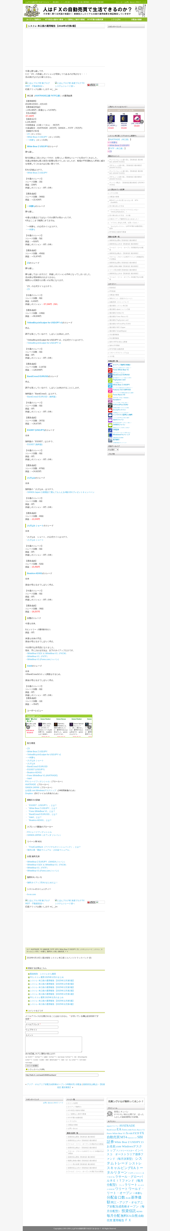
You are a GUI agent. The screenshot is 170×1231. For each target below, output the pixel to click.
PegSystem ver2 (132, 1137)
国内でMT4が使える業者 (118, 342)
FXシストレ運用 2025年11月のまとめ (46, 997)
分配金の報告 (114, 295)
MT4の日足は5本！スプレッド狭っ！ (122, 421)
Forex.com (127, 1129)
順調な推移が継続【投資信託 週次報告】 (124, 266)
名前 (27, 1019)
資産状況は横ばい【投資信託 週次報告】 (124, 253)
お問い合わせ (130, 2)
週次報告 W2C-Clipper (117, 327)
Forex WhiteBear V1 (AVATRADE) (42, 775)
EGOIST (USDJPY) (36, 430)
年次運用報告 (114, 338)
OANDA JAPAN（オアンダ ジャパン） (44, 835)
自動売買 (61, 951)
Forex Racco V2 (138, 1130)
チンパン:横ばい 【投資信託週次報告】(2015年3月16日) (126, 184)
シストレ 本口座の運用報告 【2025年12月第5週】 (52, 981)
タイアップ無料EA (33, 19)
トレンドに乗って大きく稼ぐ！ (121, 401)
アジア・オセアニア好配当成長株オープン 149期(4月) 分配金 (54, 1084)
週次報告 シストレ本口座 (61, 2)
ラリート (131, 1184)
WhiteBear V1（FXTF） (38, 656)
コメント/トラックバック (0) (78, 958)
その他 (111, 356)
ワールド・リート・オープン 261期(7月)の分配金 (126, 278)
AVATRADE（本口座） (119, 139)
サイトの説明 (73, 1103)
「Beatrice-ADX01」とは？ (39, 820)
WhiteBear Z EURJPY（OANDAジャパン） (46, 862)
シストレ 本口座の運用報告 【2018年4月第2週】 (52, 26)
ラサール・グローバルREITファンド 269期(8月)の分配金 (126, 258)
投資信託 (112, 288)
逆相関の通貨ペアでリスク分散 (121, 406)
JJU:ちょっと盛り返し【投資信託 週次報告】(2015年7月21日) (125, 178)
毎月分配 (113, 1216)
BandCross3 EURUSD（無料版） (42, 397)
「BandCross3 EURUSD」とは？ (42, 814)
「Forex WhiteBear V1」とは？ (41, 811)
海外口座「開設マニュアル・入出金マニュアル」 (49, 850)
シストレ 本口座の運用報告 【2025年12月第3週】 (52, 987)
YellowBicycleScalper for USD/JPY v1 (44, 323)
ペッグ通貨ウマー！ (119, 381)
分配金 (112, 1197)
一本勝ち (31, 140)
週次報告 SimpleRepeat (117, 331)
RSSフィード (141, 2)
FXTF (52, 949)
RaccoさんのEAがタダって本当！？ (122, 366)
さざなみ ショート (35, 526)
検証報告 (139, 1211)
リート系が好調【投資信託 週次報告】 (123, 270)
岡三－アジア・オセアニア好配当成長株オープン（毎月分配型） (125, 1207)
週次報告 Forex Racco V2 (118, 316)
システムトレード (86, 949)
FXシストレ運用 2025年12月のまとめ (47, 977)
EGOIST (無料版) (34, 444)
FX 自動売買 (44, 949)
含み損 (128, 1198)
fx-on (129, 1133)
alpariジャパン (113, 1126)
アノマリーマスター (125, 1150)
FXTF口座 (55, 96)
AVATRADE (30, 784)
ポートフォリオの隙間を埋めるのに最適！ (123, 391)
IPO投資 (112, 291)
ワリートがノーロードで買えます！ (122, 431)
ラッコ (121, 1185)
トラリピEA (115, 19)
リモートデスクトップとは (119, 353)
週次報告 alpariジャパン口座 (119, 309)
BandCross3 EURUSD (37, 376)
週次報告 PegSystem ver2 (118, 320)
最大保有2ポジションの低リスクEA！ (122, 376)
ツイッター (120, 2)
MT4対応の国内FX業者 (54, 19)
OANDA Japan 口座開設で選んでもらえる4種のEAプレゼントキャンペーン (60, 492)
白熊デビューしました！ (121, 371)
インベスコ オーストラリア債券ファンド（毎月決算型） (125, 1154)
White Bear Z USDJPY (37, 137)
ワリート (121, 1188)
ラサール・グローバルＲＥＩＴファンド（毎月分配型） (125, 1180)
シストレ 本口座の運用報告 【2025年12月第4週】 (52, 984)
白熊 (55, 951)
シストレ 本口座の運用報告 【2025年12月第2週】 (52, 991)
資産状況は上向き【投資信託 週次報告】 (124, 244)
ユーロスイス (137, 1173)
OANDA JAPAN (32, 787)
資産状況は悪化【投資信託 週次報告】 (123, 240)
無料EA (49, 951)
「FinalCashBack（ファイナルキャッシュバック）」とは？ (54, 847)
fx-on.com (31, 894)
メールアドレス (32, 1024)
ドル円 (130, 1173)
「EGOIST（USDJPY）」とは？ (42, 805)
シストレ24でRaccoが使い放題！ (122, 416)
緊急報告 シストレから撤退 (43, 974)
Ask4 (29, 666)
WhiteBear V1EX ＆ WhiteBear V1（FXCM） (47, 653)
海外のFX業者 (114, 345)
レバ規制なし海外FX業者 (75, 19)
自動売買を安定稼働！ (121, 436)
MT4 (56, 949)
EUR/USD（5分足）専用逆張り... (121, 396)
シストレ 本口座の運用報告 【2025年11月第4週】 (52, 1004)
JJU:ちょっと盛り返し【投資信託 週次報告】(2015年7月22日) (125, 166)
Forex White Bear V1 (116, 1133)
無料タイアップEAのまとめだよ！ (42, 883)
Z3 (28, 134)
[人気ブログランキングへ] (91, 85)
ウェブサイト (31, 1030)
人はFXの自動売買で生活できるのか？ (38, 2)
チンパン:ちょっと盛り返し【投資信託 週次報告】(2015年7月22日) (126, 172)
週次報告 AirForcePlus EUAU (120, 324)
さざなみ (31, 478)
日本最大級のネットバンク (119, 441)
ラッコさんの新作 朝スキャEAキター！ (123, 386)
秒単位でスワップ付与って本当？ (121, 426)
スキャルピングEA (121, 1168)
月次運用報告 (114, 335)
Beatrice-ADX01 (34, 573)
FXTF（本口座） (116, 148)
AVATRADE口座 (42, 96)
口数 (121, 1197)
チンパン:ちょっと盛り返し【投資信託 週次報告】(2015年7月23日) (126, 161)
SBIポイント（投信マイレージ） (121, 298)
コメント (29, 1035)
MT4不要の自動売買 (95, 19)
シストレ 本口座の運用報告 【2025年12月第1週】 (52, 994)
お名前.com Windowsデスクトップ (40, 790)
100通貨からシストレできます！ (121, 411)
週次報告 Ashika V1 (116, 313)
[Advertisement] (65, 47)
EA (119, 1129)
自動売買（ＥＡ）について (119, 302)
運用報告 (118, 1220)
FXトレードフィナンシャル (37, 781)
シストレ (96, 949)
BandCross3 (111, 1130)
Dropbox (29, 793)
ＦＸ (66, 951)
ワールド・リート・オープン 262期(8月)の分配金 (126, 249)
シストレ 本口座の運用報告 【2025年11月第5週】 (52, 1001)
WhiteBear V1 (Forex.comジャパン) (43, 659)
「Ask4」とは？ (34, 817)
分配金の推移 (136, 19)
